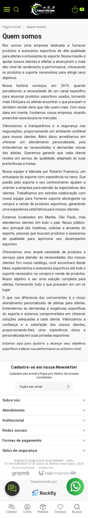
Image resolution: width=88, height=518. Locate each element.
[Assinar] (68, 386)
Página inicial (11, 27)
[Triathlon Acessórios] (43, 9)
